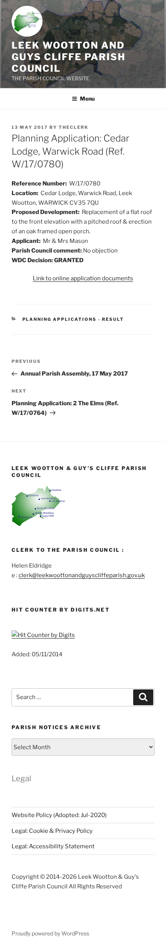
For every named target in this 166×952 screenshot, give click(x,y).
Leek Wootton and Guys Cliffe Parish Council (68, 57)
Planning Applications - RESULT (73, 319)
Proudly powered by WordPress (50, 933)
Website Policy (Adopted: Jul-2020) (59, 815)
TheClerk (73, 127)
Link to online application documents (83, 278)
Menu (87, 98)
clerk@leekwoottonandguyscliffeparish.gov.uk (82, 575)
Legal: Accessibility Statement (53, 846)
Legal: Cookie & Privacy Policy (52, 830)
